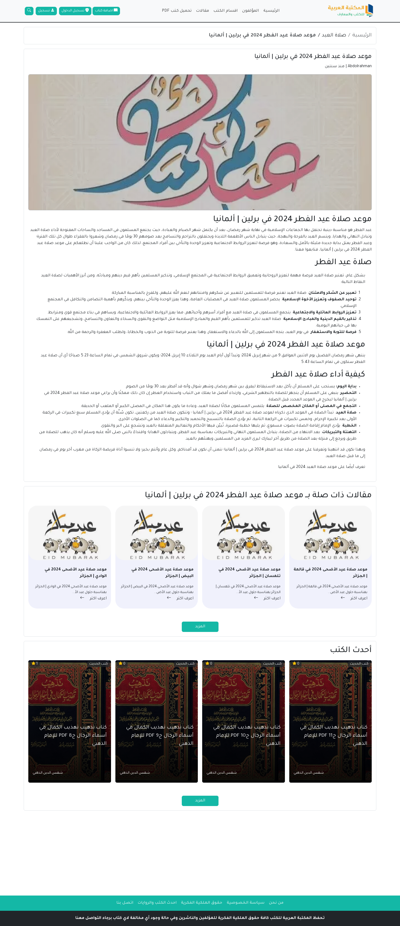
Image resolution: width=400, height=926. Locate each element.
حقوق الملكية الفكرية (201, 903)
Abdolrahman (360, 66)
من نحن (276, 903)
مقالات (202, 11)
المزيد (200, 627)
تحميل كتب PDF (177, 11)
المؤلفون (250, 11)
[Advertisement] (200, 853)
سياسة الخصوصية (245, 903)
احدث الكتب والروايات (157, 903)
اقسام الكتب (225, 11)
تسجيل (44, 11)
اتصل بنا (124, 903)
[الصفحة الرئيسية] (350, 11)
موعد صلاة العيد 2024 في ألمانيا (307, 467)
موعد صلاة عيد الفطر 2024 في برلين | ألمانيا (262, 35)
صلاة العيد (334, 35)
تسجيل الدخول (73, 11)
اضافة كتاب (104, 11)
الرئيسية (271, 11)
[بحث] (29, 11)
